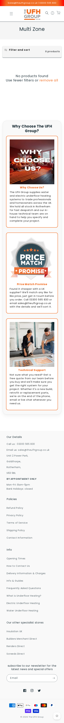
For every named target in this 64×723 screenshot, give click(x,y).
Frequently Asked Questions (24, 588)
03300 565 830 (26, 444)
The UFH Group (36, 717)
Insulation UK (14, 631)
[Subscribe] (53, 678)
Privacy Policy (15, 515)
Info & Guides (15, 580)
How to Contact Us (18, 566)
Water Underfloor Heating (22, 610)
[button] (11, 13)
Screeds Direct (16, 653)
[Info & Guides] (52, 13)
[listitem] (32, 182)
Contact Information (19, 537)
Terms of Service (17, 522)
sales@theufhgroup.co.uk (34, 450)
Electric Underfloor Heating (23, 603)
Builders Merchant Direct (22, 638)
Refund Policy (15, 508)
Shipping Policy (16, 530)
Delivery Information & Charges (26, 573)
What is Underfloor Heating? (24, 595)
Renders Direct (16, 646)
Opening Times (16, 558)
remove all (48, 80)
